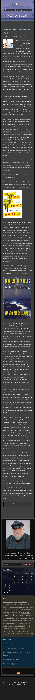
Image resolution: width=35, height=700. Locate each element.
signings (6, 628)
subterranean (23, 628)
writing (30, 633)
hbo (14, 615)
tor (24, 631)
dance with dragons (17, 609)
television (7, 630)
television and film (17, 631)
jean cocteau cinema (22, 617)
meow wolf (5, 623)
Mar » (9, 593)
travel (27, 631)
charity (23, 607)
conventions (7, 609)
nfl (29, 623)
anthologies (8, 604)
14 (10, 585)
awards (6, 606)
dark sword (24, 609)
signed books (25, 625)
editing (29, 609)
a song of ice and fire (25, 604)
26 (31, 588)
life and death (26, 620)
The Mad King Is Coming (11, 659)
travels (5, 634)
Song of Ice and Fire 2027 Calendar (14, 648)
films (18, 612)
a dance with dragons (9, 602)
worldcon (22, 633)
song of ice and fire (15, 628)
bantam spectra (14, 607)
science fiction (15, 626)
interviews (30, 615)
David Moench (28, 558)
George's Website (24, 10)
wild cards (13, 633)
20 (5, 588)
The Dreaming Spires (9, 664)
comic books (29, 607)
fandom (14, 613)
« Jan (4, 593)
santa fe (10, 626)
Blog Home (9, 10)
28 (10, 590)
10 (22, 582)
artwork (15, 604)
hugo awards (11, 504)
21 (10, 588)
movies (17, 623)
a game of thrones (21, 602)
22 (14, 588)
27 (5, 590)
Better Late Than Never (10, 644)
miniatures (11, 623)
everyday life (7, 612)
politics (5, 626)
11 (27, 582)
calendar (20, 607)
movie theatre (23, 623)
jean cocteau (8, 617)
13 (5, 585)
